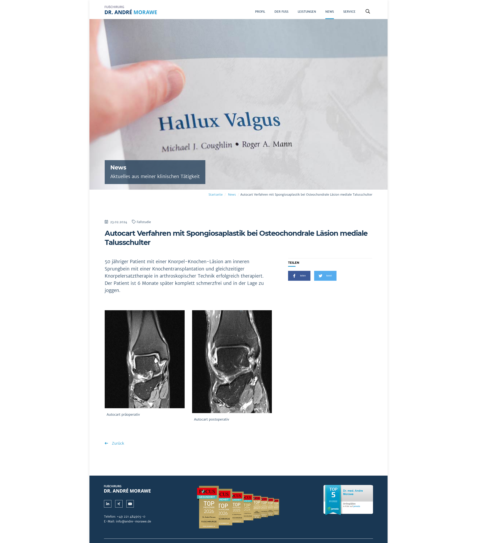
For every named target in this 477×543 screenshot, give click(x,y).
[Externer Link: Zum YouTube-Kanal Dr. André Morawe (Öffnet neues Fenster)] (130, 504)
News (329, 11)
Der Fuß (281, 11)
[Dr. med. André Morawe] (127, 488)
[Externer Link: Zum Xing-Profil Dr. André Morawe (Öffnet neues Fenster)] (119, 504)
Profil (260, 11)
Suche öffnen (368, 13)
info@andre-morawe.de (133, 521)
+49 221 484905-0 (131, 516)
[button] (299, 276)
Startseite (216, 194)
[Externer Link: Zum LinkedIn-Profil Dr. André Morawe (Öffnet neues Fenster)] (107, 504)
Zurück (117, 443)
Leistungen (307, 11)
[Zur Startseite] (131, 12)
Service (349, 11)
